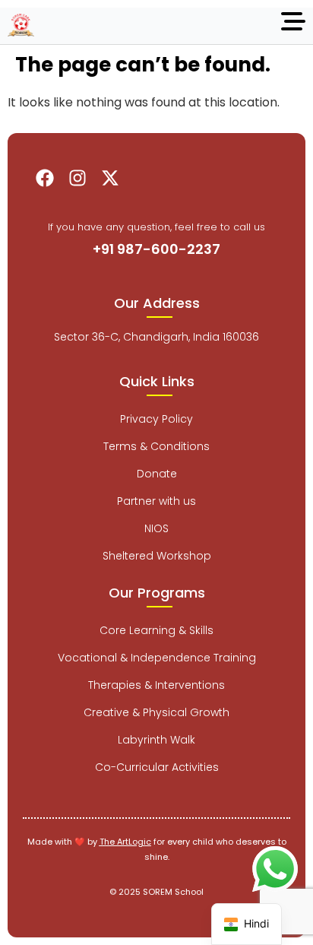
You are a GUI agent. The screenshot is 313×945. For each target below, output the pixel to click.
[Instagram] (77, 177)
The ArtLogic (125, 842)
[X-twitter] (110, 177)
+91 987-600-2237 (156, 248)
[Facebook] (44, 177)
